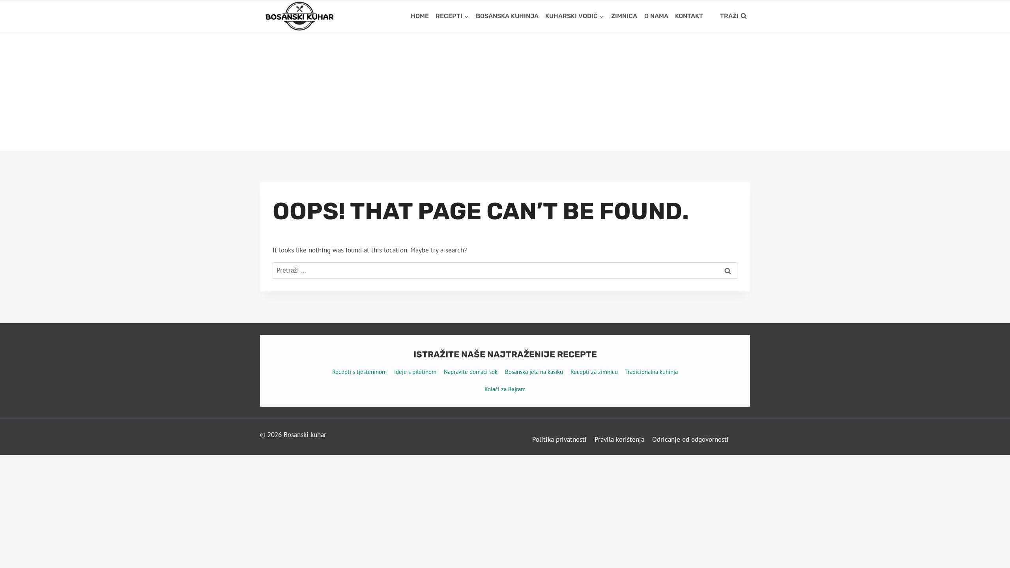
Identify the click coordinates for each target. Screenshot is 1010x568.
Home (420, 16)
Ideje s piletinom (415, 372)
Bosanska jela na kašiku (534, 372)
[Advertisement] (505, 91)
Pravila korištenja (619, 439)
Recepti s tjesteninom (359, 372)
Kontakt (689, 16)
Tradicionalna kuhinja (651, 372)
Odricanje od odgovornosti (690, 439)
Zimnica (624, 16)
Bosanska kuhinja (507, 16)
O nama (656, 16)
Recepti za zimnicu (594, 372)
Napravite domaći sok (471, 372)
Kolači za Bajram (505, 389)
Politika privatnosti (559, 439)
